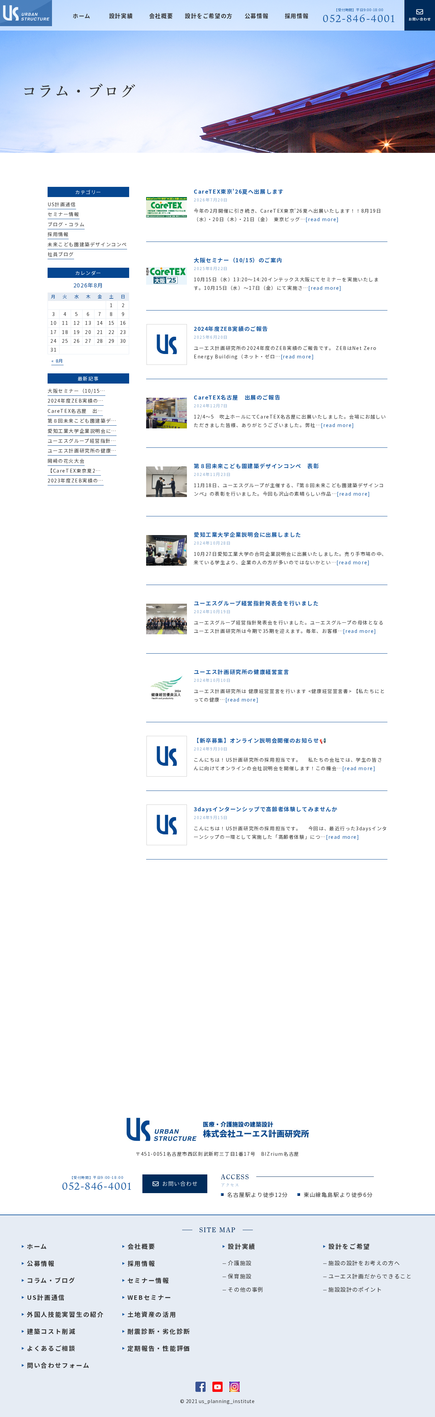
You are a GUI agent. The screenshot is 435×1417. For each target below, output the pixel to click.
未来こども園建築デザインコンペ (87, 244)
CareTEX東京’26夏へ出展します (239, 191)
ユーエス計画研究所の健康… (82, 450)
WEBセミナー (149, 1297)
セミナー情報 (64, 214)
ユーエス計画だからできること (370, 1276)
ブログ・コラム (66, 224)
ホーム (82, 16)
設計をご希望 (349, 1246)
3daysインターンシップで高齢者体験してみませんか (266, 809)
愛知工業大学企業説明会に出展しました (247, 534)
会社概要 (161, 16)
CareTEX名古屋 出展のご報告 (237, 397)
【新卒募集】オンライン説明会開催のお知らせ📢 (260, 740)
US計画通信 (62, 204)
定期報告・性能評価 (159, 1348)
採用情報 (297, 16)
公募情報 (256, 16)
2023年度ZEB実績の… (76, 480)
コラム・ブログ (51, 1280)
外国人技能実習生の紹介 (65, 1314)
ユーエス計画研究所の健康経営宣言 (242, 672)
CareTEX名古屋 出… (75, 410)
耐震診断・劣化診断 (159, 1331)
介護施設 (239, 1263)
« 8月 (57, 360)
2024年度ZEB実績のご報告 (231, 328)
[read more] (322, 219)
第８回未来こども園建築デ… (82, 420)
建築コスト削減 (51, 1331)
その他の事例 (246, 1289)
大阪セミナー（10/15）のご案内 (238, 260)
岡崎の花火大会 (66, 460)
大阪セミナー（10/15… (76, 390)
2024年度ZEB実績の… (76, 400)
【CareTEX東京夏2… (74, 470)
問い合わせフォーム (58, 1365)
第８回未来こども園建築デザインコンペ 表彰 (256, 466)
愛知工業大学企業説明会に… (82, 430)
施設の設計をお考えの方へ (364, 1263)
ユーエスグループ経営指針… (82, 440)
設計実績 (242, 1246)
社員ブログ (61, 254)
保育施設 (239, 1276)
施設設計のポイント (355, 1289)
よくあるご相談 (51, 1348)
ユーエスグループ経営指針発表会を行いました (256, 603)
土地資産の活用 (152, 1314)
